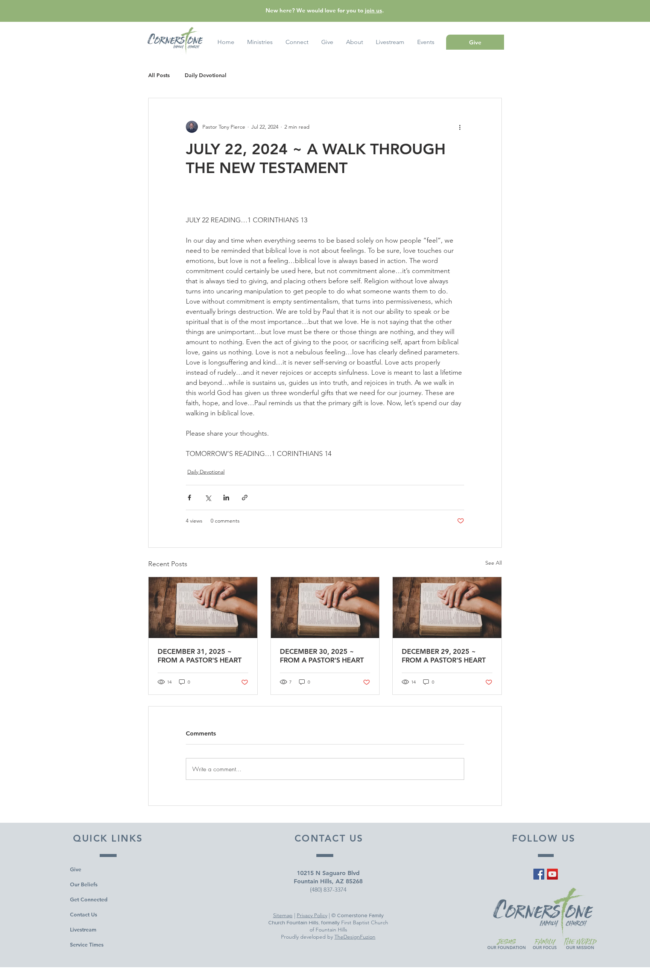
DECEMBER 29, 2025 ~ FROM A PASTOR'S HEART (444, 655)
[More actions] (459, 126)
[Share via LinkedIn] (226, 497)
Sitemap (283, 915)
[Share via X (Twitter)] (207, 497)
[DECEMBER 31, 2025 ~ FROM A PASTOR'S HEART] (203, 607)
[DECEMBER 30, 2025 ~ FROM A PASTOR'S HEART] (325, 607)
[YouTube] (552, 874)
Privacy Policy (312, 915)
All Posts (159, 75)
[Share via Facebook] (189, 497)
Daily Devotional (205, 75)
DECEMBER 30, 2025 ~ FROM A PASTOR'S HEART (322, 655)
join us (373, 10)
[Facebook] (538, 874)
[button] (426, 42)
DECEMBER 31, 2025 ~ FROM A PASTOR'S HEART (199, 655)
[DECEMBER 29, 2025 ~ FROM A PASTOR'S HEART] (447, 607)
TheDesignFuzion (354, 936)
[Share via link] (244, 497)
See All (493, 562)
